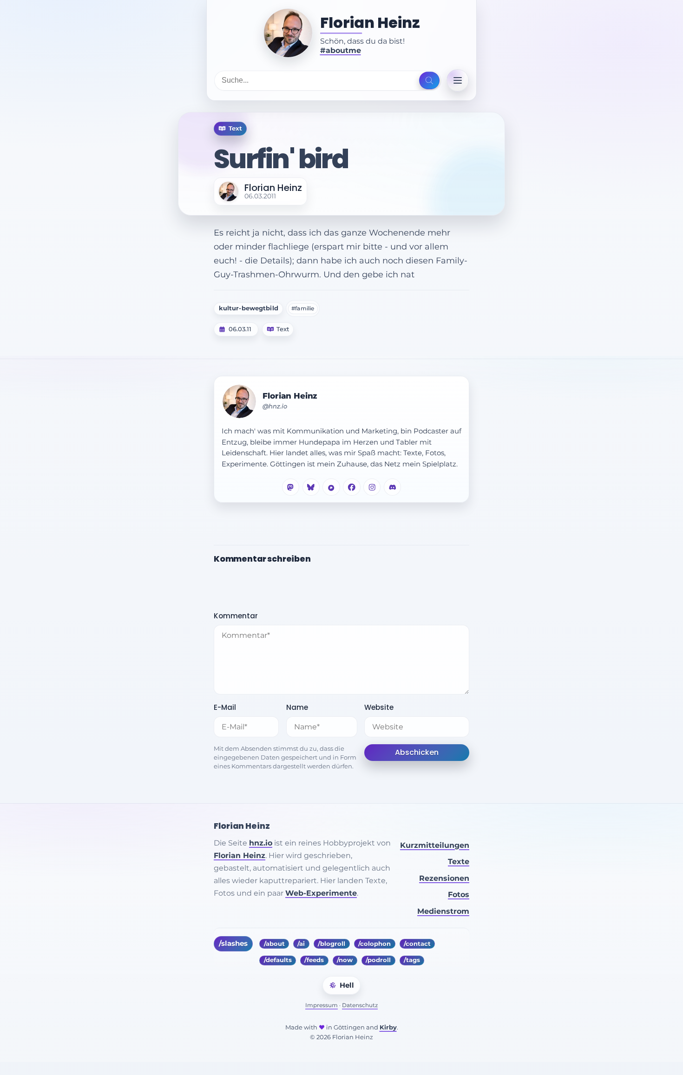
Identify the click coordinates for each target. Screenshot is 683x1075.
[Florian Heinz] (288, 33)
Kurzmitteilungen (434, 845)
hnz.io (260, 843)
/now (345, 960)
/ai (301, 943)
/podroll (378, 960)
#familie (302, 308)
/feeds (314, 960)
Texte (458, 861)
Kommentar (236, 616)
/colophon (374, 943)
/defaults (278, 960)
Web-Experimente (321, 893)
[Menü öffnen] (458, 80)
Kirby (388, 1027)
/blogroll (331, 943)
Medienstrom (443, 911)
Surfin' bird (281, 158)
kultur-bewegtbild (248, 308)
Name (297, 707)
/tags (412, 960)
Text (282, 329)
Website (379, 707)
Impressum (321, 1005)
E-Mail (225, 707)
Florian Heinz (370, 23)
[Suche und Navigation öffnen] (429, 80)
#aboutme (340, 50)
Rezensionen (444, 878)
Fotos (458, 894)
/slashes (233, 943)
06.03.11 (240, 329)
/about (274, 943)
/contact (417, 943)
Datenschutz (360, 1005)
